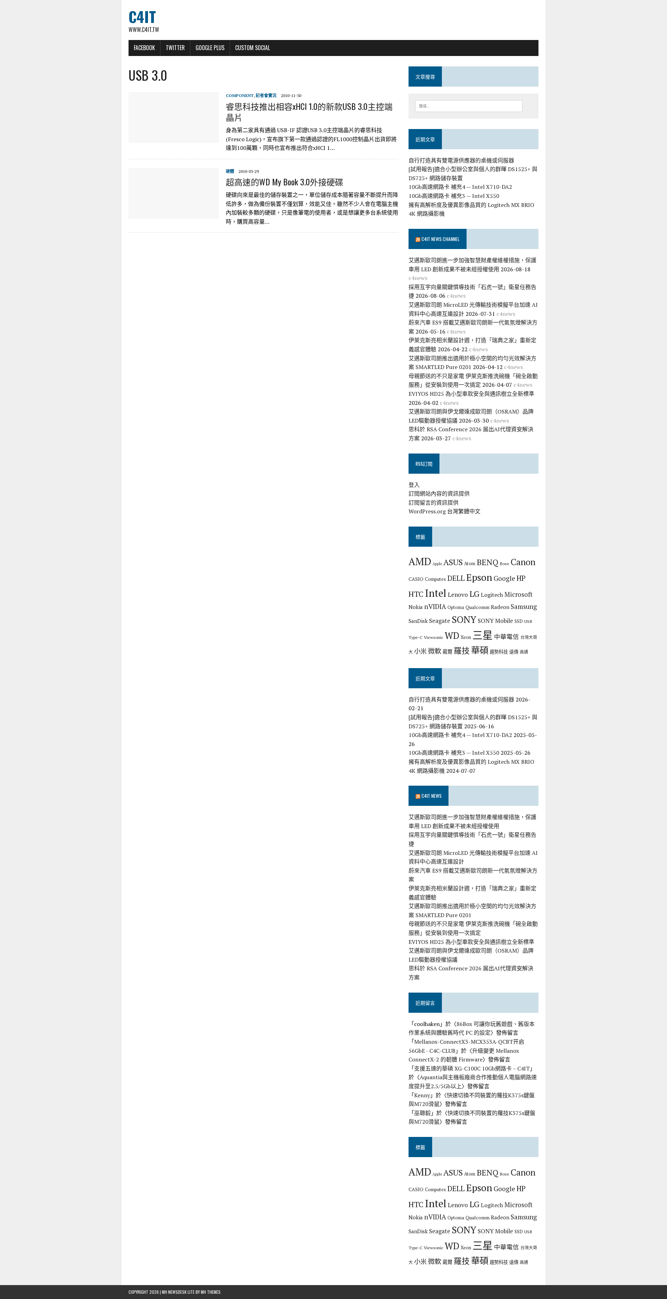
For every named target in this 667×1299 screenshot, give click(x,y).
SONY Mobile (495, 621)
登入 (414, 485)
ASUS (453, 562)
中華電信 (506, 637)
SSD (518, 621)
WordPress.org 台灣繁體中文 (444, 511)
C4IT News (431, 795)
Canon (523, 562)
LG (474, 593)
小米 (420, 651)
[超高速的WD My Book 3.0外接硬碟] (174, 214)
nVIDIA (435, 606)
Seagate (439, 621)
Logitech (492, 595)
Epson (479, 577)
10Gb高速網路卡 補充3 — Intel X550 (454, 196)
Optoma (455, 607)
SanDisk (418, 620)
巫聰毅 (422, 1113)
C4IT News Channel (440, 238)
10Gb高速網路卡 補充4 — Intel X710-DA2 (460, 187)
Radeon (500, 606)
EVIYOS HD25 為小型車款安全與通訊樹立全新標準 (471, 394)
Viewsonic (433, 637)
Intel (435, 593)
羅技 (462, 650)
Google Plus (210, 47)
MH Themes (211, 1292)
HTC (416, 594)
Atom (469, 563)
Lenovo (458, 595)
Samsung (524, 606)
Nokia (416, 606)
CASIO (416, 579)
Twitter (175, 47)
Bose (504, 563)
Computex (435, 579)
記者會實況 (266, 95)
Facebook (144, 47)
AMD (420, 561)
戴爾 (447, 651)
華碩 (479, 650)
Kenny (422, 1095)
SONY (464, 619)
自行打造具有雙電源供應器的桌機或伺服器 (461, 160)
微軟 (434, 651)
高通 (524, 652)
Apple (437, 563)
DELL (456, 578)
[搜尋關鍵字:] (468, 105)
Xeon (466, 637)
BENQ (487, 562)
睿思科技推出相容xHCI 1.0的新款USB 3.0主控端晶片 (309, 111)
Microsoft (518, 594)
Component (240, 95)
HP (521, 578)
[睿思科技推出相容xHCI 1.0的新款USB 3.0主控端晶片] (174, 138)
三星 (482, 635)
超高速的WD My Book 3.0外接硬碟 (284, 181)
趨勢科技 (499, 652)
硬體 (230, 171)
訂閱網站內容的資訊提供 (439, 493)
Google (504, 578)
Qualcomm (477, 607)
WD (452, 635)
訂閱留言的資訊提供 (434, 502)
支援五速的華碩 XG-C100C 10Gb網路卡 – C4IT (472, 1068)
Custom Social (252, 47)
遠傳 (513, 652)
